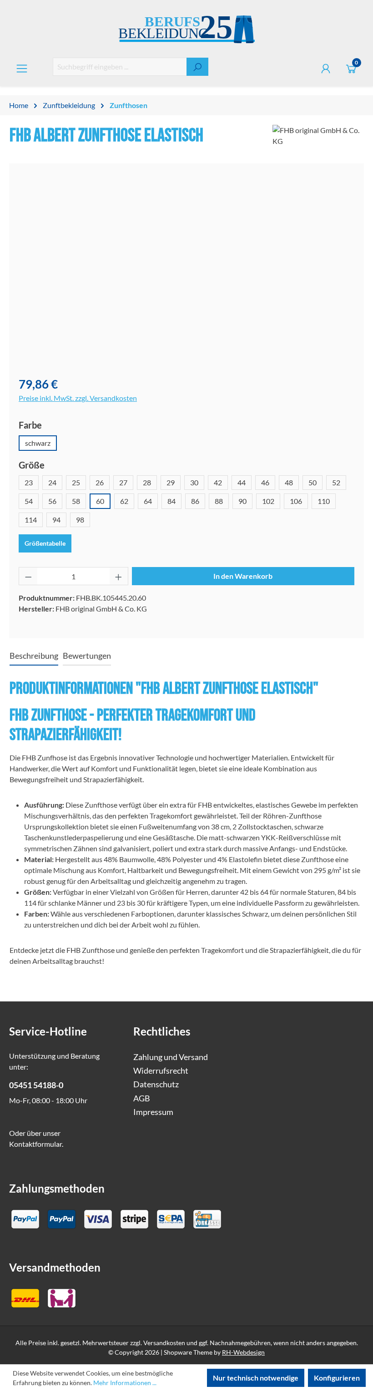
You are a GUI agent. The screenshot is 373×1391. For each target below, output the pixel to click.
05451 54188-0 (36, 1085)
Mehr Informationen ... (124, 1382)
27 (123, 482)
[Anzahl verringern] (28, 576)
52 (336, 482)
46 (265, 482)
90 (242, 501)
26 (100, 482)
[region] (186, 270)
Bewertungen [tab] (87, 656)
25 (76, 482)
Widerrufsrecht (160, 1070)
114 (31, 519)
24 (52, 482)
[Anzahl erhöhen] (118, 576)
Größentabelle (45, 543)
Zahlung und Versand (170, 1057)
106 (296, 501)
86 (195, 501)
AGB (141, 1098)
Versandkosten (164, 1343)
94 (56, 519)
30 (194, 482)
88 (219, 501)
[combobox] (120, 67)
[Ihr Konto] (325, 68)
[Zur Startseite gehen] (186, 30)
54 (29, 501)
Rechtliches (161, 1031)
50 (312, 482)
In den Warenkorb (242, 576)
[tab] (34, 656)
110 (324, 501)
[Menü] (22, 68)
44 (241, 482)
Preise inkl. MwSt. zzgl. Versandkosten (78, 398)
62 (124, 501)
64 (148, 501)
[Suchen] (197, 67)
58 (76, 501)
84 (171, 501)
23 (29, 482)
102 (268, 501)
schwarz (37, 443)
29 (170, 482)
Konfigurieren (337, 1377)
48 (289, 482)
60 (100, 501)
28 (147, 482)
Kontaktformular (35, 1143)
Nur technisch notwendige (255, 1377)
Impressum (153, 1112)
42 (218, 482)
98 (80, 519)
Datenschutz (156, 1084)
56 (52, 501)
